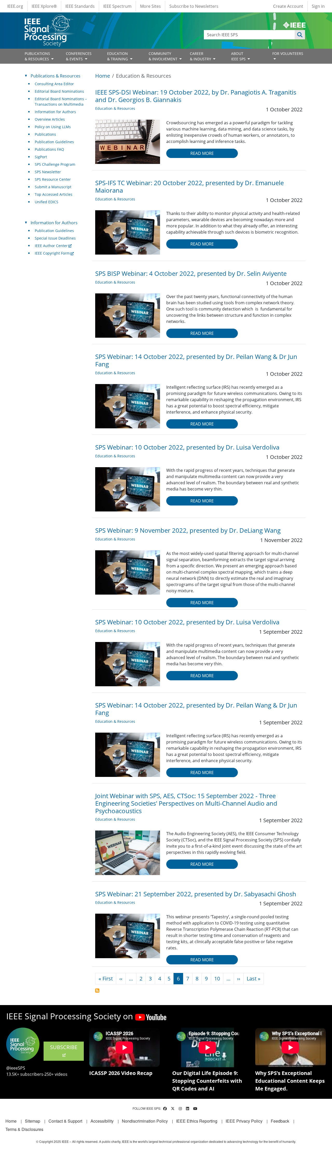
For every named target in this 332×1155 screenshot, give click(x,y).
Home (102, 75)
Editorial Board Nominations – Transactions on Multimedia (61, 101)
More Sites (150, 6)
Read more (202, 153)
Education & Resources (115, 108)
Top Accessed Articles (53, 194)
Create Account (288, 6)
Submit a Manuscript (53, 186)
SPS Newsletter (48, 171)
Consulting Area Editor (54, 83)
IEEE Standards (80, 6)
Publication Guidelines (54, 141)
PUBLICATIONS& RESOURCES (37, 56)
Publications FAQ (49, 149)
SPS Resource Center (53, 179)
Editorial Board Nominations (59, 91)
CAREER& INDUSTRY (201, 56)
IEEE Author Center (51, 245)
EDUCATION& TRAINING (118, 56)
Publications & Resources (55, 76)
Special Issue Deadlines (55, 238)
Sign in (318, 6)
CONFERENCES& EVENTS (79, 56)
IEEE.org (15, 6)
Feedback (280, 1121)
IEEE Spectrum (117, 6)
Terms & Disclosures (24, 1129)
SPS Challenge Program (55, 164)
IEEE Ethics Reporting (196, 1121)
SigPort (41, 156)
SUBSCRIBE (63, 1047)
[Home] (48, 19)
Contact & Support (65, 1121)
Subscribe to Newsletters (193, 6)
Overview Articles (50, 119)
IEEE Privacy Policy (244, 1121)
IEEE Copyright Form (52, 253)
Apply (300, 34)
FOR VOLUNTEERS (287, 53)
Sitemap (32, 1121)
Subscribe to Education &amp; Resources (97, 990)
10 (217, 978)
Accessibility (102, 1121)
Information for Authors (55, 111)
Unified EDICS (46, 201)
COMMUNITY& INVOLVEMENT (163, 56)
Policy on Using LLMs (53, 126)
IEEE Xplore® (44, 6)
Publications (45, 134)
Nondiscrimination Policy (145, 1121)
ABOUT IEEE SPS (239, 56)
